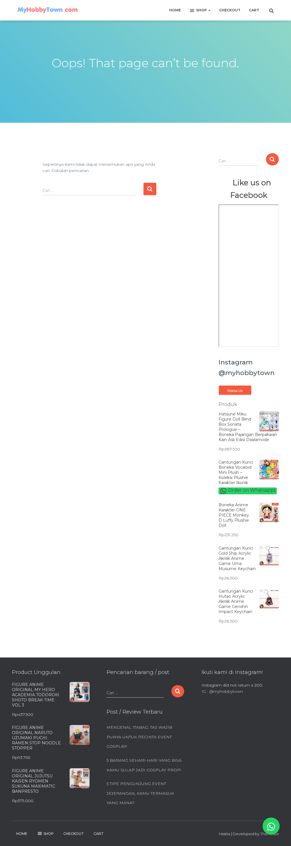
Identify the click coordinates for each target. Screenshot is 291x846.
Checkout (229, 10)
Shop (202, 10)
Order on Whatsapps (251, 490)
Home (175, 10)
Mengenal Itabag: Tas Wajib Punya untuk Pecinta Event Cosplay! (139, 737)
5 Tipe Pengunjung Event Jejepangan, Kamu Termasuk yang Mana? (140, 793)
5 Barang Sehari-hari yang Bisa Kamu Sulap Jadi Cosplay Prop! (144, 765)
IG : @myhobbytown (222, 691)
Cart (254, 10)
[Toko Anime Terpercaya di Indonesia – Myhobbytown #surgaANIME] (47, 10)
